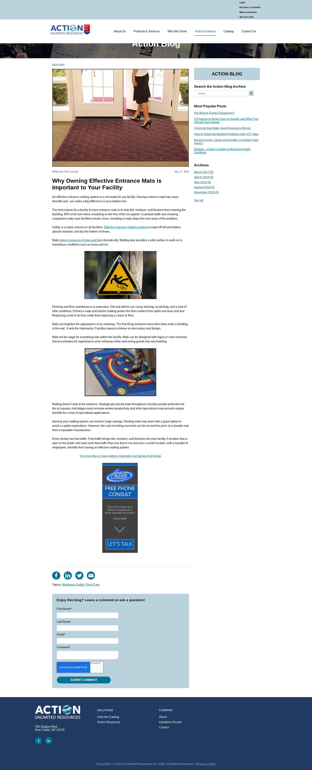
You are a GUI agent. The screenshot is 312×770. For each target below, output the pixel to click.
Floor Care (92, 584)
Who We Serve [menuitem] (177, 31)
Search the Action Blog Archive (220, 86)
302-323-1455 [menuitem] (246, 17)
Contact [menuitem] (164, 727)
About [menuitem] (163, 716)
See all (198, 200)
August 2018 (204, 187)
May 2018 (202, 182)
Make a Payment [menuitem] (248, 12)
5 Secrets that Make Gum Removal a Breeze (222, 128)
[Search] (251, 93)
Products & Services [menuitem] (147, 31)
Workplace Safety (73, 584)
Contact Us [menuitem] (249, 31)
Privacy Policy (206, 763)
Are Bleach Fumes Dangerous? (214, 113)
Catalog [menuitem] (229, 31)
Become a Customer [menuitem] (250, 7)
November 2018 (206, 192)
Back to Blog (58, 64)
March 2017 (203, 172)
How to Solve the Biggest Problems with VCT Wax (226, 134)
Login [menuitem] (242, 2)
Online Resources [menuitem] (108, 722)
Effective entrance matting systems (126, 227)
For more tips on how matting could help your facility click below (120, 456)
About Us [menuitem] (120, 31)
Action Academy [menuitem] (205, 31)
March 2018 (203, 177)
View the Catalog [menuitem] (108, 716)
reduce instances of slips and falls (80, 240)
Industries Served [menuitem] (170, 722)
